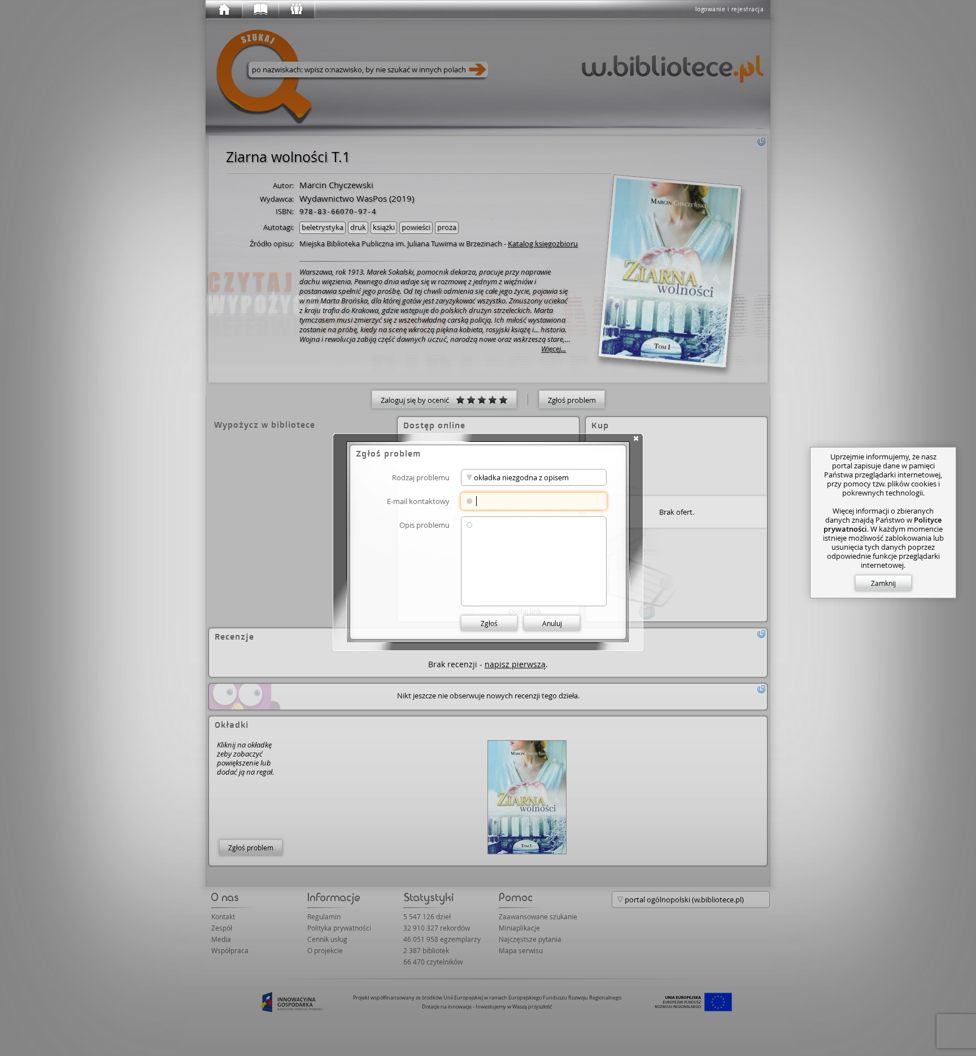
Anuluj (552, 623)
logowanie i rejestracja (729, 9)
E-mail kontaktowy (418, 501)
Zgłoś (489, 623)
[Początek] (224, 9)
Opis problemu (424, 524)
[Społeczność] (296, 9)
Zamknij (883, 583)
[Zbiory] (260, 9)
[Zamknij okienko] (636, 438)
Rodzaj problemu (421, 477)
